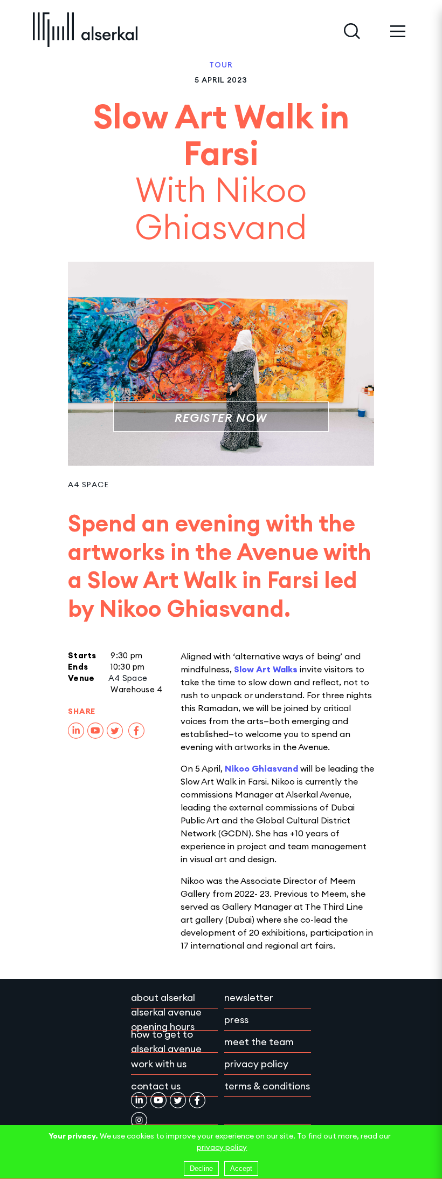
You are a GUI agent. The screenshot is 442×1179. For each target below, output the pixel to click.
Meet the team (259, 1041)
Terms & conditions (267, 1086)
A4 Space (88, 484)
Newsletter (248, 997)
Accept (241, 1168)
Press (236, 1019)
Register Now (221, 418)
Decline (201, 1168)
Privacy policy (256, 1064)
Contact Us (156, 1086)
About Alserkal (163, 997)
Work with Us (159, 1064)
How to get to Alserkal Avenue (166, 1041)
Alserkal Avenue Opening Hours (166, 1019)
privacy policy (222, 1147)
